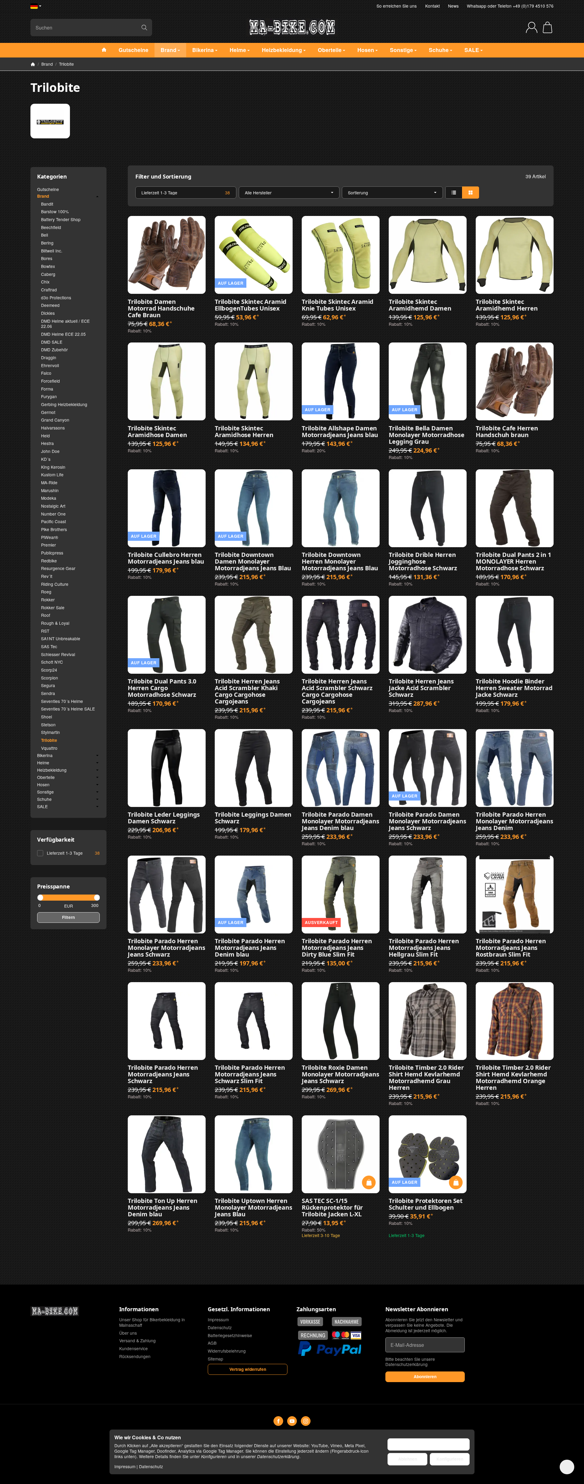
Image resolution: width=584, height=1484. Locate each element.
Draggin (48, 357)
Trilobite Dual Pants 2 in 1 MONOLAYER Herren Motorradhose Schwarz (513, 561)
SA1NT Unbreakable (60, 638)
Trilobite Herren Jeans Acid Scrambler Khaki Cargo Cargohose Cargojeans (247, 691)
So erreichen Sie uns (397, 6)
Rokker (48, 599)
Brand (43, 196)
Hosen (43, 784)
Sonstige (45, 792)
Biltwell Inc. (51, 251)
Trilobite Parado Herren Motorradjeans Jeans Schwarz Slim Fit (250, 1074)
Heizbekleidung (52, 770)
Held (45, 436)
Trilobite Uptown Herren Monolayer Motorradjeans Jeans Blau (253, 1207)
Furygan (49, 396)
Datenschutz (151, 1466)
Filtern (68, 917)
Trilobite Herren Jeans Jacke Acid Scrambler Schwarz (421, 688)
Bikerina (45, 755)
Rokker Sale (52, 607)
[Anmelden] (532, 27)
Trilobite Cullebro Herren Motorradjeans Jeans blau (166, 558)
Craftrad (49, 290)
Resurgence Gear (58, 568)
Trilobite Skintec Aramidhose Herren (244, 431)
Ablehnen (407, 1459)
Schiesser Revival (58, 654)
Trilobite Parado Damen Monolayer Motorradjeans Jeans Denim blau (340, 821)
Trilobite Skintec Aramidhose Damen (157, 431)
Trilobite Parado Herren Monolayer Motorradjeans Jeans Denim (514, 821)
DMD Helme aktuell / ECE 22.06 (65, 323)
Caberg (48, 274)
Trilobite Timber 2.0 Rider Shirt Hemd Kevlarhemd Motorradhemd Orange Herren (513, 1077)
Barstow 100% (55, 211)
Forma (47, 389)
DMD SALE (51, 342)
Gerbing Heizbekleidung (64, 404)
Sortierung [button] (358, 192)
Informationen (139, 1309)
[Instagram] (306, 1421)
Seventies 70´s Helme (62, 701)
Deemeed (50, 305)
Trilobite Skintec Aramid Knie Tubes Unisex (338, 305)
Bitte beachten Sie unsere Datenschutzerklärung (410, 1362)
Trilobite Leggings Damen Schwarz (253, 818)
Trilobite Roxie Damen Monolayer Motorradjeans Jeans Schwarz (340, 1074)
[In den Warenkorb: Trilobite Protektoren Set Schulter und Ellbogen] (456, 1182)
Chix (45, 282)
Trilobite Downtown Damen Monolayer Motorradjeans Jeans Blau (253, 561)
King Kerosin (53, 467)
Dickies (48, 313)
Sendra (48, 693)
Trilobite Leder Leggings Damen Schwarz (164, 818)
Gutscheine (48, 189)
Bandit (47, 204)
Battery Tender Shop (61, 219)
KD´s (45, 459)
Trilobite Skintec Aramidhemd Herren (507, 305)
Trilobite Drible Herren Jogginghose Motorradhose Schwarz (423, 561)
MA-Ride (49, 482)
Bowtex (48, 266)
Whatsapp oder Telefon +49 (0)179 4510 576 (510, 6)
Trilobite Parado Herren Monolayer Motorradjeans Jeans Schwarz (166, 948)
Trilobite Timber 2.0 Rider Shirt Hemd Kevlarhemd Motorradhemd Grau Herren (426, 1077)
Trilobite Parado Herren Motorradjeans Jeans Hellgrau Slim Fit (424, 948)
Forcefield (50, 381)
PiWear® (49, 537)
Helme (43, 762)
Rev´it (46, 576)
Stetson (48, 724)
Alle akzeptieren (428, 1444)
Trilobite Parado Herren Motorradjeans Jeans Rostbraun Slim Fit (511, 948)
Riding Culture (54, 584)
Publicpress (52, 553)
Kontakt (432, 6)
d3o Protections (56, 297)
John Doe (50, 451)
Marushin (50, 490)
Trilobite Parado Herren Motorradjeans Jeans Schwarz (163, 1074)
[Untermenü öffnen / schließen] (97, 196)
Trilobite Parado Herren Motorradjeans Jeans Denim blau (250, 948)
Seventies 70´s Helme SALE (68, 709)
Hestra (47, 443)
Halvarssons (53, 428)
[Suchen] (144, 27)
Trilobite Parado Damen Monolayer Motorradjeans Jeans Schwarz (427, 821)
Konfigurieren (449, 1459)
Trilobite (49, 740)
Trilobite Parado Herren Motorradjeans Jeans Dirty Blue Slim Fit (337, 948)
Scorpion (49, 678)
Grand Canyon (55, 420)
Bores (46, 258)
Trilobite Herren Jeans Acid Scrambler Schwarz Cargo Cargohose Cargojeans (337, 691)
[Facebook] (278, 1421)
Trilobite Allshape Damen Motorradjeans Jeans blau (340, 431)
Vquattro (49, 748)
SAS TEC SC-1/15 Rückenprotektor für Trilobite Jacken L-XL (332, 1207)
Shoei (46, 717)
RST (45, 631)
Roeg (46, 592)
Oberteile (46, 777)
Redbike (49, 561)
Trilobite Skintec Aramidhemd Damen (420, 305)
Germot (48, 412)
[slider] (40, 898)
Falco (46, 373)
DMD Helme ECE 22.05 (63, 334)
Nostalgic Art (53, 506)
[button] (340, 192)
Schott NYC (52, 662)
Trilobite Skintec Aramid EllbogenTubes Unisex (251, 305)
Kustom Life (52, 474)
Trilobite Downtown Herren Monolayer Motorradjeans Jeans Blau (340, 561)
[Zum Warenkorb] (547, 27)
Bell (44, 235)
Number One (53, 514)
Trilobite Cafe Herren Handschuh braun (507, 431)
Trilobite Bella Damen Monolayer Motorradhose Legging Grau (426, 435)
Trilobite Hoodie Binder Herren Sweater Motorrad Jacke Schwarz (514, 688)
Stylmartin (50, 732)
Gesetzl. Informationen (239, 1309)
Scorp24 (49, 670)
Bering (47, 243)
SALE (42, 806)
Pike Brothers (54, 529)
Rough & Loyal (55, 623)
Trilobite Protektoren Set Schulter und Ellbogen (426, 1204)
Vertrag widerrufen (247, 1369)
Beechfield (51, 227)
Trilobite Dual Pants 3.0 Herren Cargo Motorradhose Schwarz (162, 688)
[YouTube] (292, 1421)
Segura (48, 685)
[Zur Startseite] (292, 27)
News (453, 6)
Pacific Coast (53, 521)
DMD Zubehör (54, 349)
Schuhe (44, 799)
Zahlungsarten (316, 1309)
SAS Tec (49, 646)
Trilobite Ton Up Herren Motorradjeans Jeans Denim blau (162, 1207)
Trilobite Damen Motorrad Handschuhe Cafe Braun (161, 308)
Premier (48, 545)
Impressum (124, 1466)
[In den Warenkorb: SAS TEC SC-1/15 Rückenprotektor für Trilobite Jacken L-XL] (369, 1182)
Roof (45, 615)
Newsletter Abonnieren (416, 1309)
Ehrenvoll (50, 365)
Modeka (48, 498)
